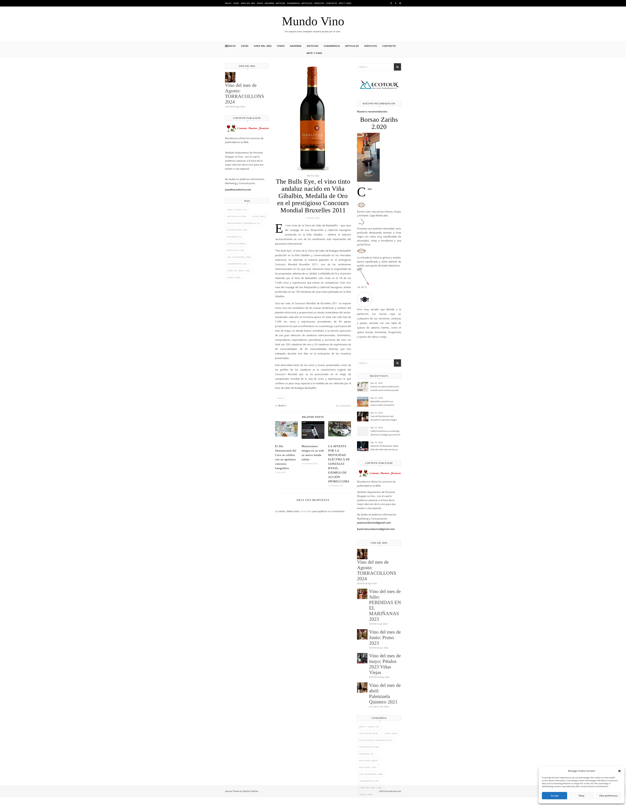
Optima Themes (250, 791)
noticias (280, 398)
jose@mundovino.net (238, 189)
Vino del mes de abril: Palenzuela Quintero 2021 (385, 693)
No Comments (343, 405)
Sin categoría (239, 257)
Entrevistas (237, 230)
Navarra (269, 3)
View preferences (608, 795)
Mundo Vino (313, 21)
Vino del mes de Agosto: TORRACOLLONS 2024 (244, 93)
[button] (619, 771)
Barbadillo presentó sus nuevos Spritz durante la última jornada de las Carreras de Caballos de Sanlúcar (384, 403)
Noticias (280, 3)
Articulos (307, 3)
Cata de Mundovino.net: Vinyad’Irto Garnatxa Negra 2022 (383, 418)
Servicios (319, 3)
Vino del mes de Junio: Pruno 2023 (385, 637)
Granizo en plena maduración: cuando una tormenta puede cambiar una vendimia (384, 388)
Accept (554, 795)
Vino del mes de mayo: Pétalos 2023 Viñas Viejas (385, 664)
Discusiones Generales (243, 223)
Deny (581, 795)
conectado (306, 511)
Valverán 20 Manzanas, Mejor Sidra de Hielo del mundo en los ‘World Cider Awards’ (384, 448)
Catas (236, 3)
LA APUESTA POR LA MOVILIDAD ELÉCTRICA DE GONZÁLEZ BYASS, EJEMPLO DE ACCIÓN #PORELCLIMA (339, 464)
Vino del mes (248, 3)
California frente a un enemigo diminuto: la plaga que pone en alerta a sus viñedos (385, 433)
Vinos (260, 3)
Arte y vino (345, 3)
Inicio (228, 3)
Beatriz (282, 405)
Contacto (331, 3)
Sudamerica (293, 3)
